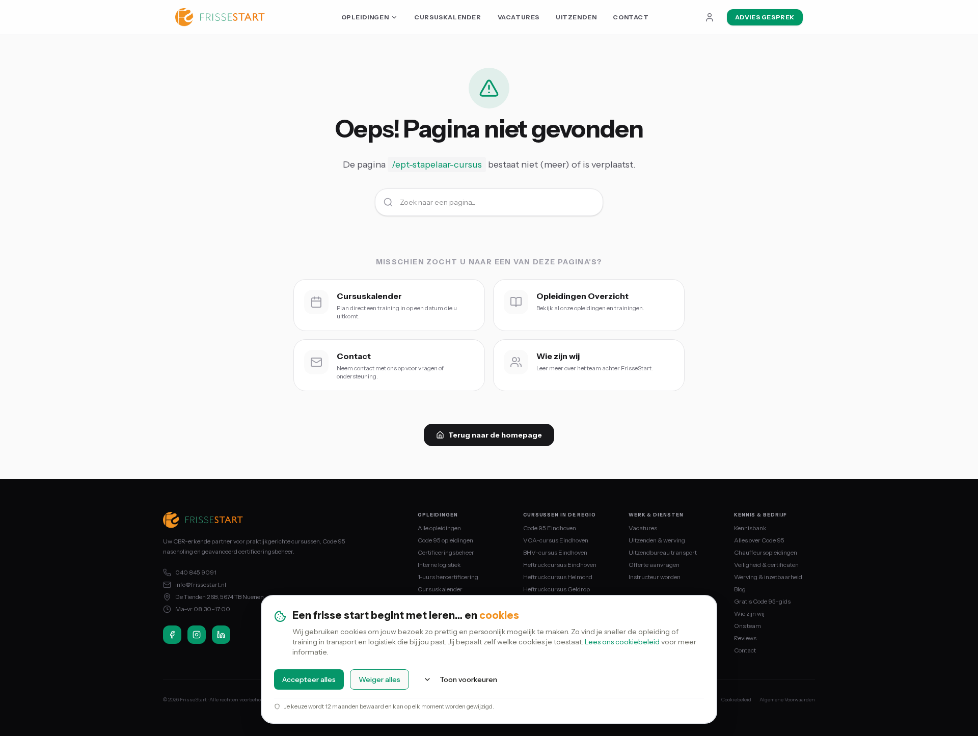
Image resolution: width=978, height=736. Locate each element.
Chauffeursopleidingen (765, 552)
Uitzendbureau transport (663, 552)
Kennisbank (750, 528)
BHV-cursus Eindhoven (555, 552)
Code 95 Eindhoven (549, 528)
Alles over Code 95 (759, 540)
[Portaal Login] (709, 17)
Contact (630, 17)
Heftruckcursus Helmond (557, 577)
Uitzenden (576, 17)
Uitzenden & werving (657, 540)
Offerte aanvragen (654, 564)
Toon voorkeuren (468, 679)
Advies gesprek (765, 17)
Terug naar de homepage (495, 435)
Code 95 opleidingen (445, 540)
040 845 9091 (195, 572)
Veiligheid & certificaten (766, 564)
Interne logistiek (439, 564)
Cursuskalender (447, 17)
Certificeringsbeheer (446, 552)
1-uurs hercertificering (448, 577)
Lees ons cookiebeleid (622, 641)
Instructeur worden (655, 577)
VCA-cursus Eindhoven (555, 540)
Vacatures (518, 17)
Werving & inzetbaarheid (768, 577)
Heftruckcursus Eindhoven (559, 564)
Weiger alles (379, 679)
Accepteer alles (309, 679)
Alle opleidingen (439, 528)
